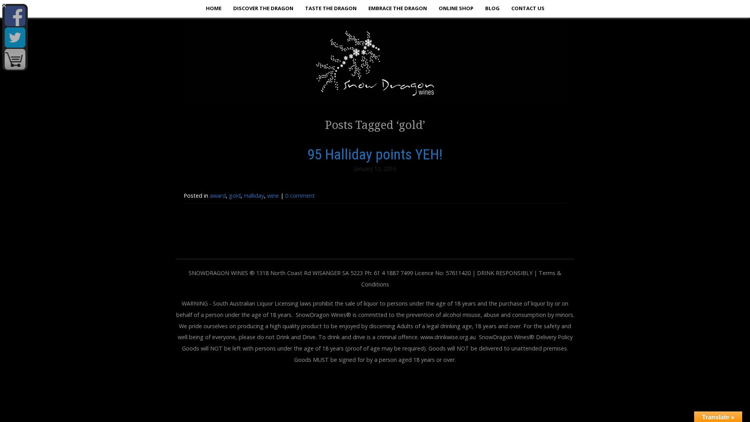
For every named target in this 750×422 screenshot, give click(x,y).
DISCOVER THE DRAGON (263, 8)
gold (235, 195)
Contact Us (528, 8)
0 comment (300, 195)
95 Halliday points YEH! (375, 154)
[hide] (4, 5)
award (218, 195)
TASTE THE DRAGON (331, 8)
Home (213, 8)
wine (273, 195)
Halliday (254, 195)
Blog (492, 8)
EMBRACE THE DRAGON (397, 8)
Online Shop (456, 8)
